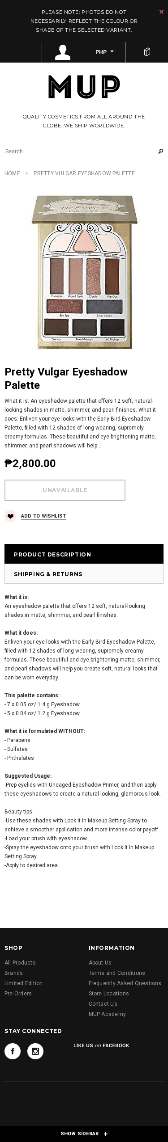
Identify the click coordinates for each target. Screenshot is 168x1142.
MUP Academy (107, 1014)
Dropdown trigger (63, 52)
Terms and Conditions (117, 973)
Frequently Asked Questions (125, 983)
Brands (13, 973)
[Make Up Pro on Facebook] (12, 1051)
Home (12, 173)
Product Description (52, 554)
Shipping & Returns (48, 574)
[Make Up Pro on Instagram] (35, 1051)
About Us (100, 963)
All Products (20, 963)
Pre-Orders (18, 993)
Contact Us (103, 1004)
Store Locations (109, 993)
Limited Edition (23, 983)
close (161, 12)
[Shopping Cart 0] (147, 52)
